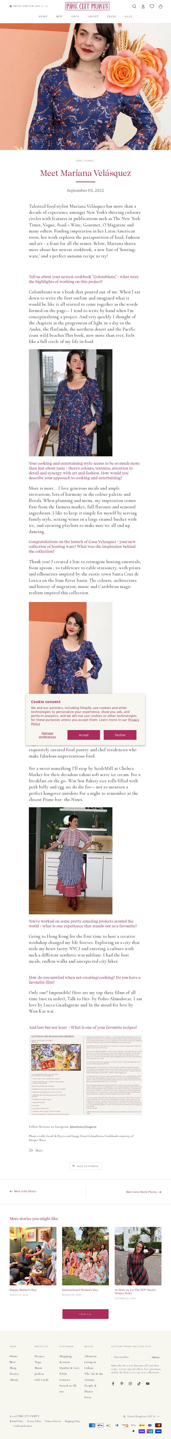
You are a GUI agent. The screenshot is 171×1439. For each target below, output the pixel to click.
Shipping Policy (72, 1421)
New (13, 1362)
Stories (89, 161)
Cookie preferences (22, 1425)
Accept (84, 735)
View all (85, 1314)
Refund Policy (16, 1421)
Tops (38, 1362)
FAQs (63, 1374)
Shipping (65, 1356)
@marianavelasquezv (83, 1126)
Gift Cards (42, 1380)
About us (90, 1356)
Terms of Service (53, 1421)
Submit (156, 1357)
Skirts (38, 1368)
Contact (64, 1380)
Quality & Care (69, 1368)
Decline (120, 735)
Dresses (39, 1356)
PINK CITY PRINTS (28, 1416)
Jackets (39, 1374)
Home (79, 161)
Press (87, 1397)
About (14, 1380)
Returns (64, 1362)
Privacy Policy (34, 1421)
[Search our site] (134, 6)
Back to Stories (88, 1166)
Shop (13, 1368)
